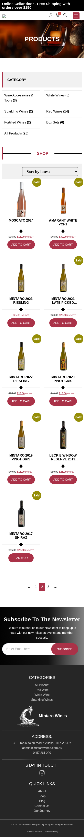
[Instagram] (42, 773)
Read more (21, 557)
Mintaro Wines (53, 716)
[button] (76, 15)
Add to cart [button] (21, 244)
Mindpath (49, 824)
